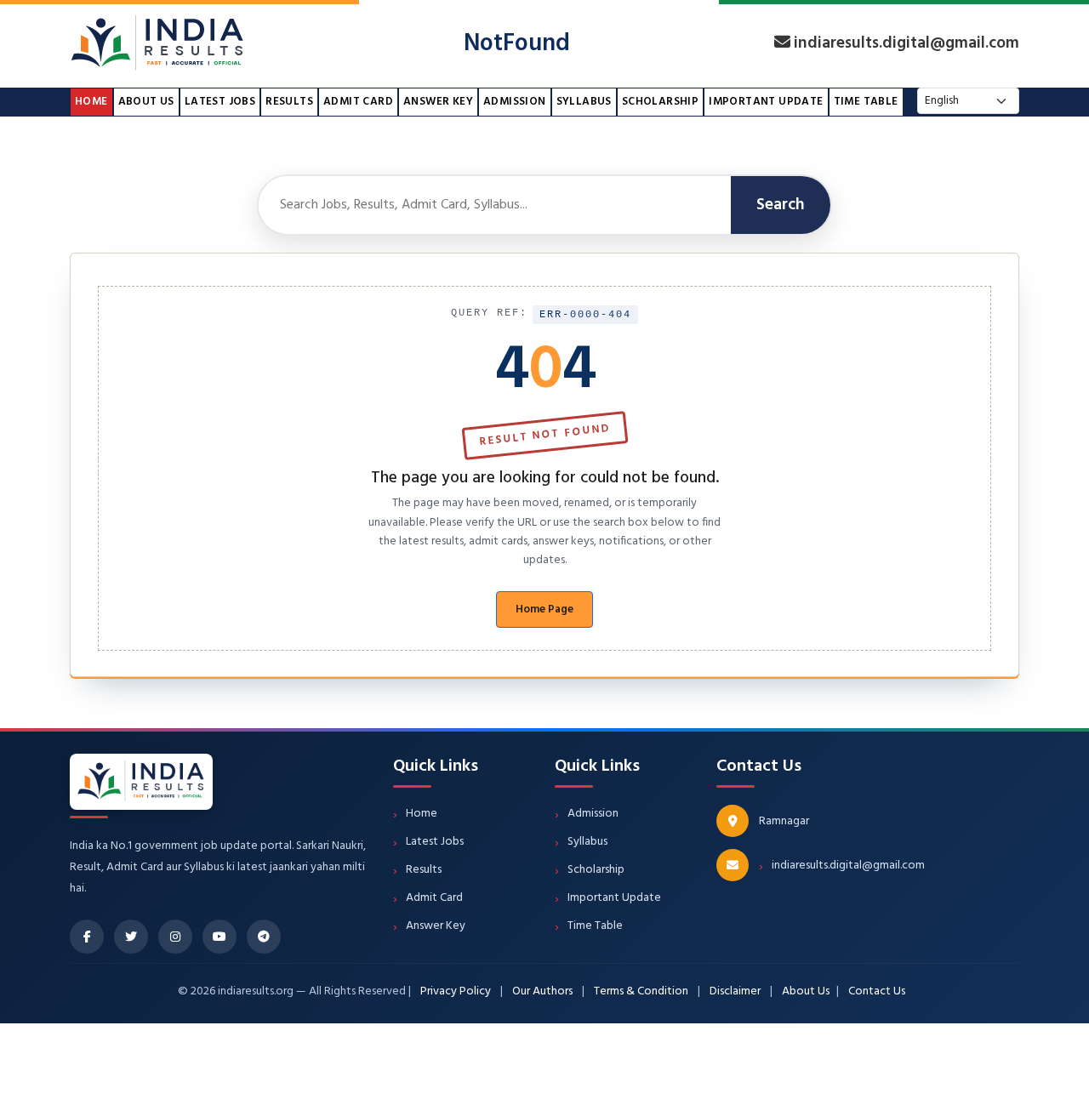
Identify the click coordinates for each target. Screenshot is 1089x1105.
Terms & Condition (641, 991)
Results (289, 102)
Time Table (866, 102)
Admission (514, 102)
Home (91, 102)
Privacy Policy (455, 991)
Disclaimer (735, 991)
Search (780, 205)
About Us (146, 102)
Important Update (766, 102)
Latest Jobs (220, 102)
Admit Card (358, 102)
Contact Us (876, 991)
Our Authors (542, 991)
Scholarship (660, 102)
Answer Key (438, 102)
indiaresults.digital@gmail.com (906, 43)
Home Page (544, 609)
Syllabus (584, 102)
